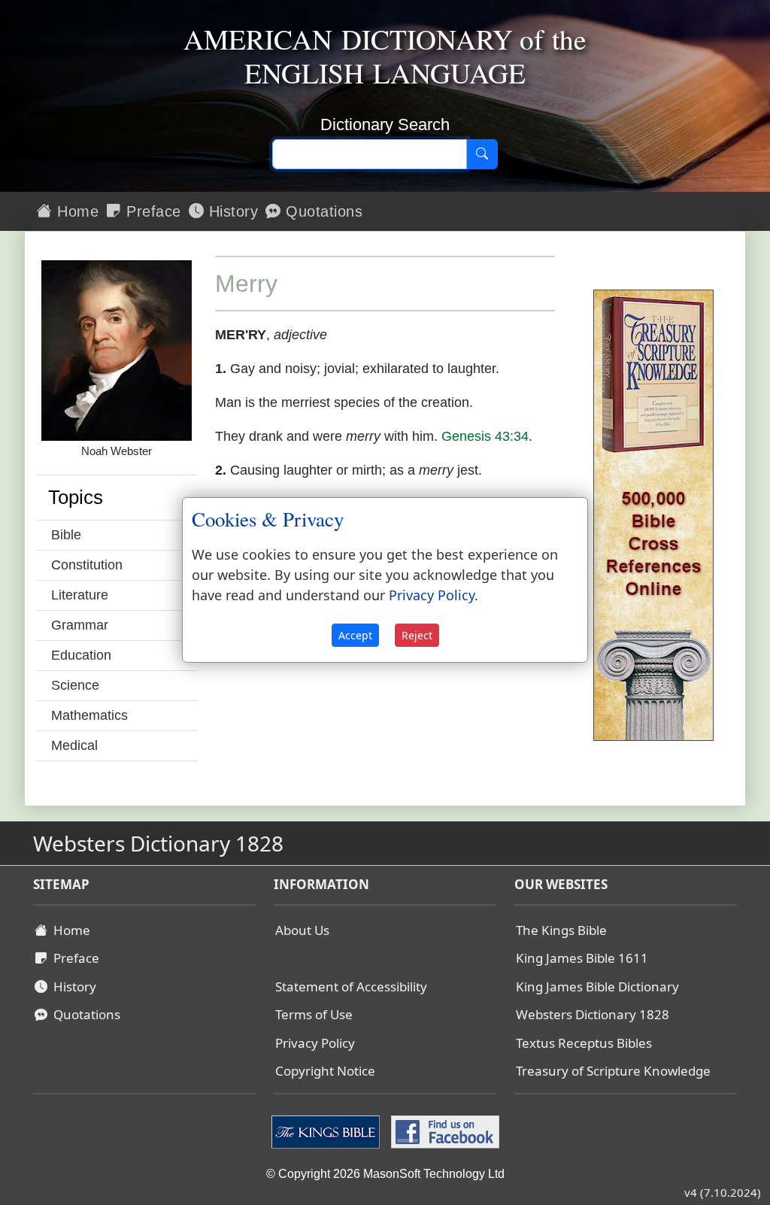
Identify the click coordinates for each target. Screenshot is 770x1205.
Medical (74, 745)
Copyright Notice (325, 1070)
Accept (355, 635)
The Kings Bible (561, 930)
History (231, 211)
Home (76, 211)
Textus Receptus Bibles (584, 1043)
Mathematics (89, 715)
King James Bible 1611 (582, 958)
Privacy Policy (315, 1043)
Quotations (322, 211)
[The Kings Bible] (327, 1130)
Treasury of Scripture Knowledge (613, 1070)
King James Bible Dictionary (597, 986)
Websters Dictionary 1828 (592, 1014)
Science (75, 685)
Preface (151, 211)
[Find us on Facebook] (443, 1130)
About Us (302, 930)
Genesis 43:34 (485, 436)
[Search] (482, 154)
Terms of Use (314, 1014)
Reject (417, 635)
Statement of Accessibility (351, 986)
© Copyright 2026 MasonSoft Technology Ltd (385, 1173)
